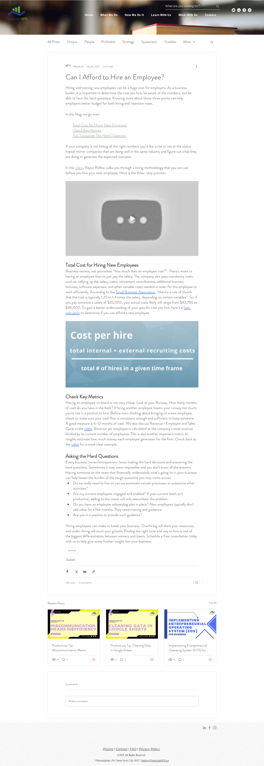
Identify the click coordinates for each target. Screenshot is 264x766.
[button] (214, 741)
